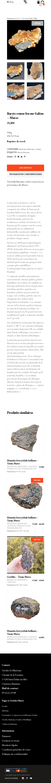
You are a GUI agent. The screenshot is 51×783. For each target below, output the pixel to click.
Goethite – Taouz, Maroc (19, 576)
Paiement (6, 736)
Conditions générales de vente (16, 749)
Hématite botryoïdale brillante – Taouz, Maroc (22, 462)
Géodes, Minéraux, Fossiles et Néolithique (16, 719)
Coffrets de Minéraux (9, 724)
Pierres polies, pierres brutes (22, 469)
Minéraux (22, 149)
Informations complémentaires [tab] (25, 174)
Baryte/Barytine (24, 152)
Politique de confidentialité (15, 754)
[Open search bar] (40, 5)
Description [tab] (25, 168)
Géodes (4, 706)
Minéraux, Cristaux (34, 149)
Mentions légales (10, 745)
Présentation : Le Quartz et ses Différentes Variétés (19, 715)
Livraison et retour (10, 740)
